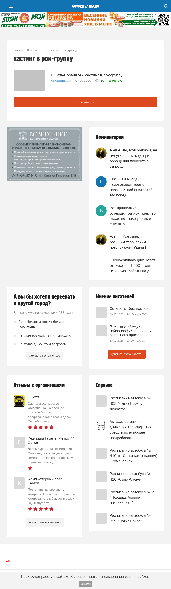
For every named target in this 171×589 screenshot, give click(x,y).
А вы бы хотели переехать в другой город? (44, 300)
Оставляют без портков (130, 308)
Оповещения (61, 80)
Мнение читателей (115, 296)
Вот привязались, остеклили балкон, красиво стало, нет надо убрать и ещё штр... (133, 216)
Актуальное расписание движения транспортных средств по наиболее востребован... (130, 429)
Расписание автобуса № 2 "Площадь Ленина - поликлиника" (132, 497)
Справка (104, 385)
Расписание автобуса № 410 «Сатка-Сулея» (130, 476)
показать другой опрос (44, 355)
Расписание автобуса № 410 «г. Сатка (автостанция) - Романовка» (133, 455)
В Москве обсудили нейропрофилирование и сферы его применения (131, 331)
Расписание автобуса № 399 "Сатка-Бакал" (130, 518)
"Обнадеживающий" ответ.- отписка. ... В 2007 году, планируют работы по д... (133, 265)
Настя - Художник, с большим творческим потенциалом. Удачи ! (128, 242)
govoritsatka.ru (85, 6)
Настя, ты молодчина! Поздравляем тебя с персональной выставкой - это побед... (132, 187)
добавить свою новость (126, 354)
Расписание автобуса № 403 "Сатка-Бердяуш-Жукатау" (130, 403)
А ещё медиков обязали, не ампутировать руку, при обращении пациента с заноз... (133, 158)
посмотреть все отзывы (44, 522)
